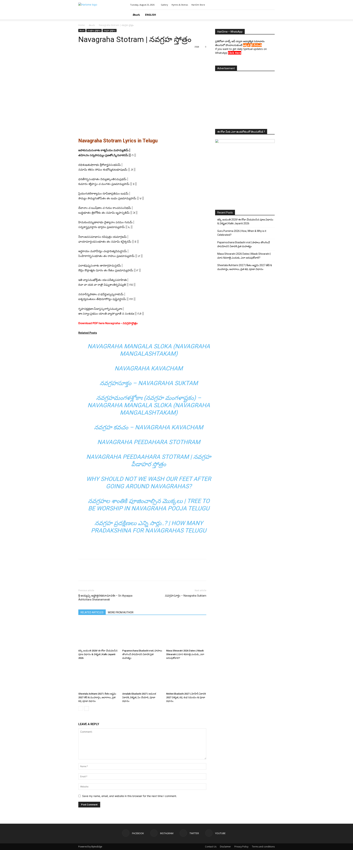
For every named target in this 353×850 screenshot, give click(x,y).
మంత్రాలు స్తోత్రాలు (94, 30)
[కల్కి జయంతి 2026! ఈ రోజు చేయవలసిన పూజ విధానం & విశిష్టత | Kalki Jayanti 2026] (98, 634)
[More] (116, 55)
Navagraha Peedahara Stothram (148, 442)
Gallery (164, 4)
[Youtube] (272, 4)
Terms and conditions (263, 846)
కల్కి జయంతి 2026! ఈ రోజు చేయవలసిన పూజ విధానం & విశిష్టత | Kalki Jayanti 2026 (97, 654)
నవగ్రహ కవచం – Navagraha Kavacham (148, 427)
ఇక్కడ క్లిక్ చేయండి (252, 45)
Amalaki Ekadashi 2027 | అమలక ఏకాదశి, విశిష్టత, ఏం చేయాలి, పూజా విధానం (139, 697)
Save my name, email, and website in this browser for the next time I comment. (129, 796)
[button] (270, 15)
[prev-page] (80, 708)
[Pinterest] (99, 55)
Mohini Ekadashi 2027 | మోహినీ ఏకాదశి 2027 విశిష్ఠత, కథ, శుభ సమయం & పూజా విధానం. (186, 697)
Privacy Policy (241, 846)
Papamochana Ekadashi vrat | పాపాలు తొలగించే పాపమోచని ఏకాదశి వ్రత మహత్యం (142, 654)
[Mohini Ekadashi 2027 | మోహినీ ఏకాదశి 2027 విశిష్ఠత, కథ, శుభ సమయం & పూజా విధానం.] (186, 677)
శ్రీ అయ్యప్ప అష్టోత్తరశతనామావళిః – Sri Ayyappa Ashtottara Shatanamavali (105, 597)
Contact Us (210, 846)
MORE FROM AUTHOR (120, 612)
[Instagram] (260, 4)
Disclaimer (225, 846)
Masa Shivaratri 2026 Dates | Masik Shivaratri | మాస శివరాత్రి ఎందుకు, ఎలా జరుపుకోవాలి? (185, 654)
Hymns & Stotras (180, 4)
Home (81, 25)
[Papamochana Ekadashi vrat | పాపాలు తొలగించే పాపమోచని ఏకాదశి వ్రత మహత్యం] (142, 634)
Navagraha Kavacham (149, 368)
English (150, 14)
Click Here (234, 53)
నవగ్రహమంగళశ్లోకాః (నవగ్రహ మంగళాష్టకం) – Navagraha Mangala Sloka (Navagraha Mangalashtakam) (149, 405)
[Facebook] (253, 4)
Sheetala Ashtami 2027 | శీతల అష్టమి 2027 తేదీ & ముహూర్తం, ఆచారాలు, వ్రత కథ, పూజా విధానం (97, 697)
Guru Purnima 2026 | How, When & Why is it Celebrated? (241, 232)
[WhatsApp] (107, 55)
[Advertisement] (142, 546)
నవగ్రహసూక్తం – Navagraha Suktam (149, 383)
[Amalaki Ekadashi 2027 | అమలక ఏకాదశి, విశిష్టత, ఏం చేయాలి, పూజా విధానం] (142, 677)
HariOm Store (198, 4)
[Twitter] (266, 4)
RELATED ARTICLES (92, 612)
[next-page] (86, 708)
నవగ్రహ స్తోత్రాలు (109, 30)
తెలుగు (136, 14)
